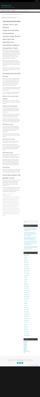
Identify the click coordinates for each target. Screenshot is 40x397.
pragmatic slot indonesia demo (8, 208)
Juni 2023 (26, 324)
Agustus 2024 (26, 298)
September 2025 (27, 273)
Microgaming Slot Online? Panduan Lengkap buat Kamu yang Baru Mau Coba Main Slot (30, 229)
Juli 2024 (25, 299)
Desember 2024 (27, 290)
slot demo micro (15, 209)
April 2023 (26, 327)
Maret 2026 (26, 262)
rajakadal (25, 344)
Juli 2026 (25, 257)
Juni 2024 (26, 301)
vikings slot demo (9, 212)
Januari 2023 (26, 333)
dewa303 (25, 349)
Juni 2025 (26, 279)
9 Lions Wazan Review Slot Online (11, 21)
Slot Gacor (25, 345)
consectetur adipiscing (19, 360)
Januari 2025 (26, 288)
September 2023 (27, 318)
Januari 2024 (26, 311)
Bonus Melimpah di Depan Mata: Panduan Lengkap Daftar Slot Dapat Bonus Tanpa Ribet (30, 234)
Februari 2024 (26, 309)
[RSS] (38, 1)
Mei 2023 (25, 326)
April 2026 (26, 260)
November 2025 (27, 270)
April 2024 (26, 305)
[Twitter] (37, 1)
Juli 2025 (25, 277)
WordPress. (37, 365)
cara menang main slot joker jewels (9, 196)
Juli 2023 (25, 322)
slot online (25, 347)
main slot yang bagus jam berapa (12, 203)
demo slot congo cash (13, 198)
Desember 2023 (27, 313)
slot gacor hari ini (27, 351)
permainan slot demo (13, 206)
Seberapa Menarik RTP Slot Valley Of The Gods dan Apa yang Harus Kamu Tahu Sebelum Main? (30, 243)
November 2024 (27, 292)
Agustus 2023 (26, 320)
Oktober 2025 (26, 272)
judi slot (25, 348)
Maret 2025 (26, 285)
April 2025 (26, 283)
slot (24, 352)
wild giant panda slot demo (12, 213)
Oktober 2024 (26, 294)
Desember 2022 (27, 335)
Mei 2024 (25, 303)
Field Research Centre (6, 6)
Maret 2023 (26, 329)
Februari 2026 (26, 264)
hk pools (25, 343)
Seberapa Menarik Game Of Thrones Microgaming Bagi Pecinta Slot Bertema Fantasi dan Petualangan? (30, 238)
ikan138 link (26, 341)
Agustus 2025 (26, 275)
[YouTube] (36, 1)
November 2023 (27, 314)
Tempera (33, 365)
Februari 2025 (26, 286)
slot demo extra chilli (9, 209)
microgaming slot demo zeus (14, 205)
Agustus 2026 (26, 255)
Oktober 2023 (26, 316)
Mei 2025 (25, 281)
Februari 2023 (26, 331)
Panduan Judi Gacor (7, 195)
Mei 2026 (25, 258)
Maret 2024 (26, 307)
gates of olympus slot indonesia (12, 201)
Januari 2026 (26, 266)
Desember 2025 (27, 268)
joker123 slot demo (12, 202)
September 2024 (27, 296)
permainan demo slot (6, 206)
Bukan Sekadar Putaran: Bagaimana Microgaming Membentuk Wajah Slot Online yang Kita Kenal (30, 247)
